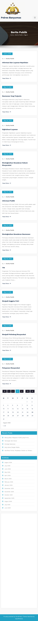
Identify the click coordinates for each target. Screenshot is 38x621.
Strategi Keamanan (10, 444)
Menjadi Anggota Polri (10, 301)
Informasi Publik (8, 201)
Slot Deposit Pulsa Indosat (10, 567)
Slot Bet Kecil (7, 584)
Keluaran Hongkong (8, 533)
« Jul (4, 425)
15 (27, 409)
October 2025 (9, 495)
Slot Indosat (6, 575)
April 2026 (8, 475)
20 (18, 412)
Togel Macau (6, 550)
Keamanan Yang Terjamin (11, 96)
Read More (5, 78)
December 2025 (9, 488)
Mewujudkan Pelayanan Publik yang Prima (17, 437)
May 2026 (7, 472)
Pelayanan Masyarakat (11, 368)
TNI (3, 268)
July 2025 (7, 504)
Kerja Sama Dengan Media (12, 447)
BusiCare (30, 616)
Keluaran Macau (7, 546)
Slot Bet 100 (6, 600)
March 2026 (8, 478)
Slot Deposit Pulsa (8, 520)
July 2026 (7, 465)
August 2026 (8, 462)
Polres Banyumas (11, 17)
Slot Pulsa (6, 537)
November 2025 (9, 491)
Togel (4, 516)
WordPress (19, 616)
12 (13, 409)
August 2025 (8, 501)
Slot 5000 (6, 579)
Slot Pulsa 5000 (7, 562)
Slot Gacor (6, 529)
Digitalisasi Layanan (10, 129)
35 (27, 391)
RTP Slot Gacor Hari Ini (9, 558)
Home (12, 35)
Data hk (5, 525)
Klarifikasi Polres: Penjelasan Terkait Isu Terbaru (18, 450)
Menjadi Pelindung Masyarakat (14, 334)
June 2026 (8, 469)
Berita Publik (18, 35)
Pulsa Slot (6, 588)
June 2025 (8, 508)
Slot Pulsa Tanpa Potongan (10, 554)
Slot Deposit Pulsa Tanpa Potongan (13, 592)
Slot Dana (6, 571)
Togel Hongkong (7, 605)
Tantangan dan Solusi (11, 441)
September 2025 (9, 498)
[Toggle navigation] (35, 17)
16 (32, 409)
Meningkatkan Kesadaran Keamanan (16, 234)
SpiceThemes (19, 618)
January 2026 (8, 485)
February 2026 (9, 482)
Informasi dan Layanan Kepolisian (15, 63)
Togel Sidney (6, 541)
